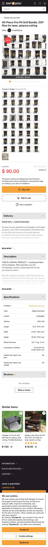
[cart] (44, 3)
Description (10, 256)
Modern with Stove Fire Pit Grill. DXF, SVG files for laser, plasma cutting (35, 437)
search (43, 9)
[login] (35, 3)
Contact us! (8, 487)
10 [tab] (35, 82)
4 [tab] (18, 82)
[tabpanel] (24, 56)
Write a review (24, 390)
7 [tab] (27, 82)
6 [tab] (24, 82)
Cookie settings (26, 536)
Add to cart (26, 198)
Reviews (10, 374)
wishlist (21, 413)
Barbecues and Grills (12, 18)
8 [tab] (30, 82)
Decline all (24, 542)
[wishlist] (39, 3)
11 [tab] (38, 82)
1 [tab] (10, 82)
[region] (24, 510)
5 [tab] (21, 82)
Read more (7, 248)
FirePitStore (17, 30)
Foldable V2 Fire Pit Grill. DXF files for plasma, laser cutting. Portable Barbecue (12, 437)
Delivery (8, 215)
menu (3, 3)
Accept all (24, 529)
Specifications (11, 297)
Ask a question (26, 204)
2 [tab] (13, 82)
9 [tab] (32, 82)
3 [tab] (16, 82)
